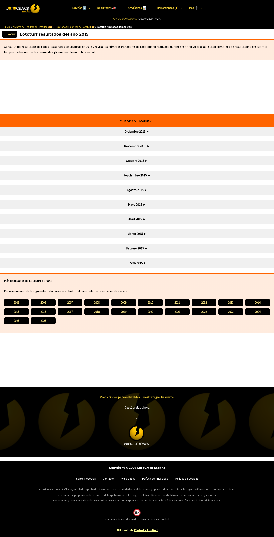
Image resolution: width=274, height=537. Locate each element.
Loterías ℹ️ (79, 8)
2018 (97, 312)
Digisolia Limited (146, 530)
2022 (204, 312)
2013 (231, 302)
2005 (16, 302)
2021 (177, 312)
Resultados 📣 (106, 8)
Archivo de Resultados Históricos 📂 (32, 27)
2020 (150, 312)
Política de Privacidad (155, 478)
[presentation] (88, 8)
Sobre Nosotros (86, 478)
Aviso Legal (128, 478)
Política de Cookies (186, 478)
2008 (97, 302)
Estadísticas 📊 (136, 8)
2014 (257, 302)
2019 (123, 312)
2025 (16, 321)
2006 (43, 302)
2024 (257, 312)
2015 (16, 312)
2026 (43, 321)
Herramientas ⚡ (167, 8)
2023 (231, 312)
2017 (70, 312)
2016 (43, 312)
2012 (204, 302)
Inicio (8, 27)
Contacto (108, 478)
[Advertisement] (137, 87)
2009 (123, 302)
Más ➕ (193, 8)
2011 (177, 302)
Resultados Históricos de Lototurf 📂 (75, 27)
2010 (150, 302)
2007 (70, 302)
